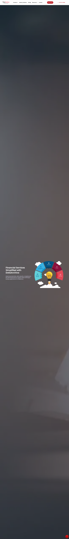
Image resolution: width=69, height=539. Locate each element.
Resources (34, 2)
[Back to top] (66, 536)
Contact (40, 2)
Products (15, 2)
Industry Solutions (23, 2)
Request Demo (50, 2)
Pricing (29, 2)
